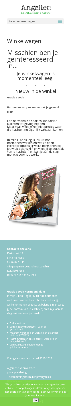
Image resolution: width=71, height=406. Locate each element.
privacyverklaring (17, 372)
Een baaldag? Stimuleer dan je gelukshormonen (26, 346)
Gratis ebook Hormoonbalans (26, 291)
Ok (35, 400)
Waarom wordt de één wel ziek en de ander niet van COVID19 (34, 334)
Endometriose (17, 323)
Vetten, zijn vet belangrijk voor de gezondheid (28, 328)
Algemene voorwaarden (21, 368)
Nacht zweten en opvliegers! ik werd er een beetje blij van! (33, 340)
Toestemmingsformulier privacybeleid (29, 377)
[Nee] (66, 393)
